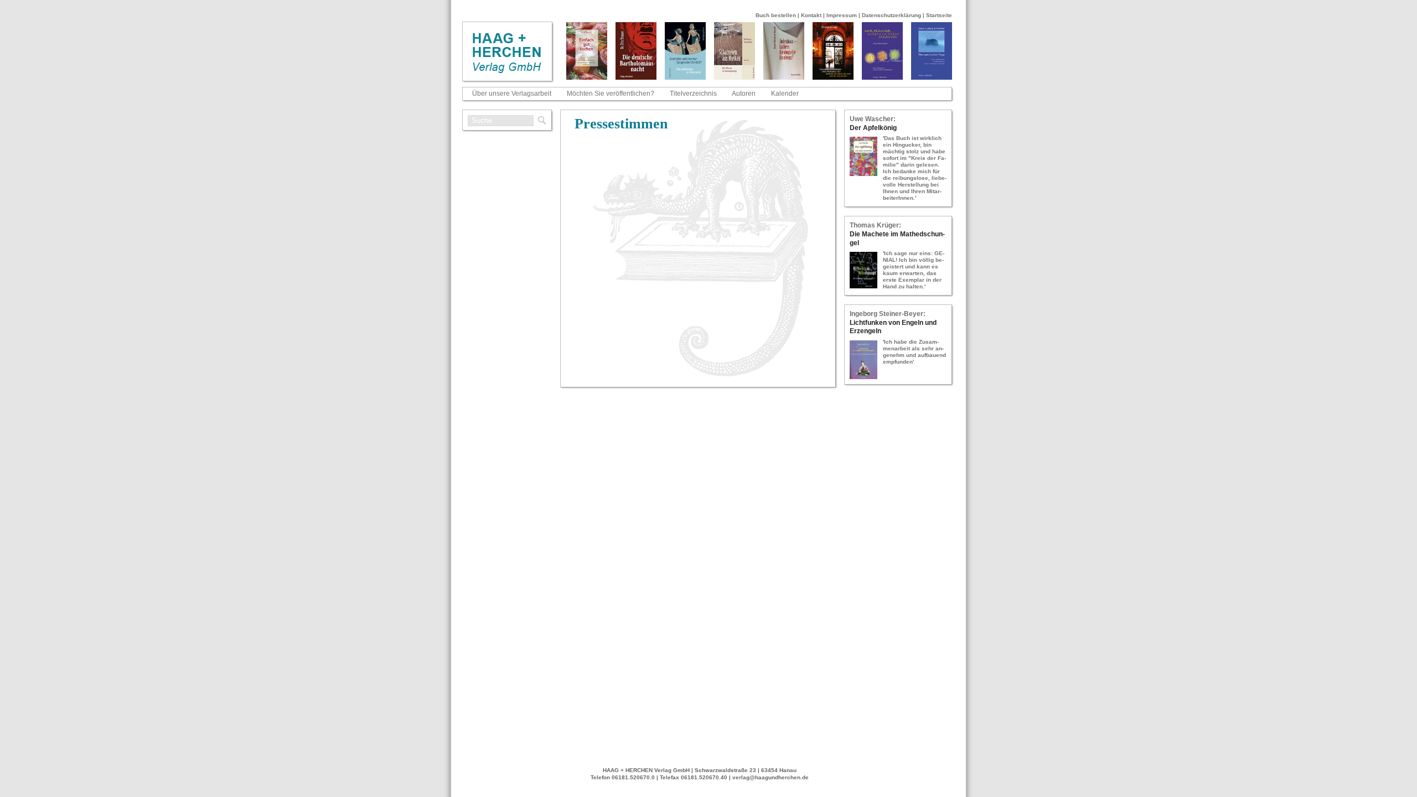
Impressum (841, 15)
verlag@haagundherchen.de (770, 777)
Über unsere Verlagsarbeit (511, 93)
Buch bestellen (776, 15)
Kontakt (811, 15)
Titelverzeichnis (693, 93)
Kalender (785, 93)
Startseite (939, 15)
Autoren (744, 93)
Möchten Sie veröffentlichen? (610, 93)
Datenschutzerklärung (891, 15)
